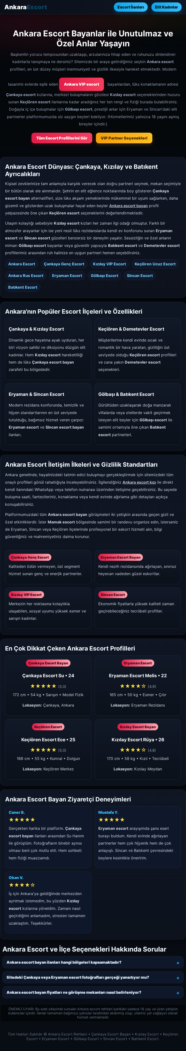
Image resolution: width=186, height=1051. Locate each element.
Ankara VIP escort (81, 84)
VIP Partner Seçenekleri (124, 138)
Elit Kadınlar (166, 7)
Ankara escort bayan (128, 205)
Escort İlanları (130, 7)
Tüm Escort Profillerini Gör (61, 138)
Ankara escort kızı (139, 482)
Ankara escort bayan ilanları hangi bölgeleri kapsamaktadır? (64, 962)
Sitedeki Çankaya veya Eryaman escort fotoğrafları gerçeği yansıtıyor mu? (78, 977)
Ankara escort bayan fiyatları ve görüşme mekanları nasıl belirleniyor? (74, 992)
